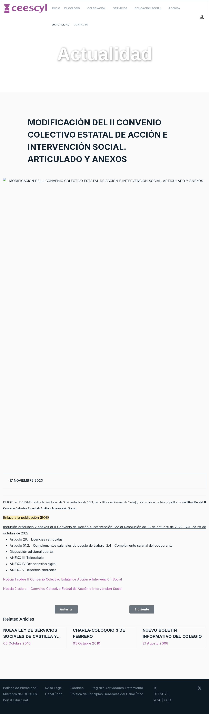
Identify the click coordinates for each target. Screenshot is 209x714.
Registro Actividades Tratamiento (117, 688)
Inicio (56, 8)
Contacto (81, 24)
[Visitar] (194, 697)
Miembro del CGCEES (20, 694)
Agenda (174, 8)
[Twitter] (198, 481)
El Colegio (72, 8)
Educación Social (148, 8)
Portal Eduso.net (15, 700)
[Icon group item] (191, 687)
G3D (167, 700)
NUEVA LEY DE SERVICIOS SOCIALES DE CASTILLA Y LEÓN (30, 636)
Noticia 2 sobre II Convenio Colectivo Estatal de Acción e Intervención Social (62, 589)
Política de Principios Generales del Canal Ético (107, 694)
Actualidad (61, 24)
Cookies (77, 688)
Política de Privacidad (19, 688)
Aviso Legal (53, 688)
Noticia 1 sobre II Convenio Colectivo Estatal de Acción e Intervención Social (62, 579)
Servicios (120, 8)
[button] (202, 17)
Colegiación (96, 8)
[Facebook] (190, 481)
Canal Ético (53, 694)
